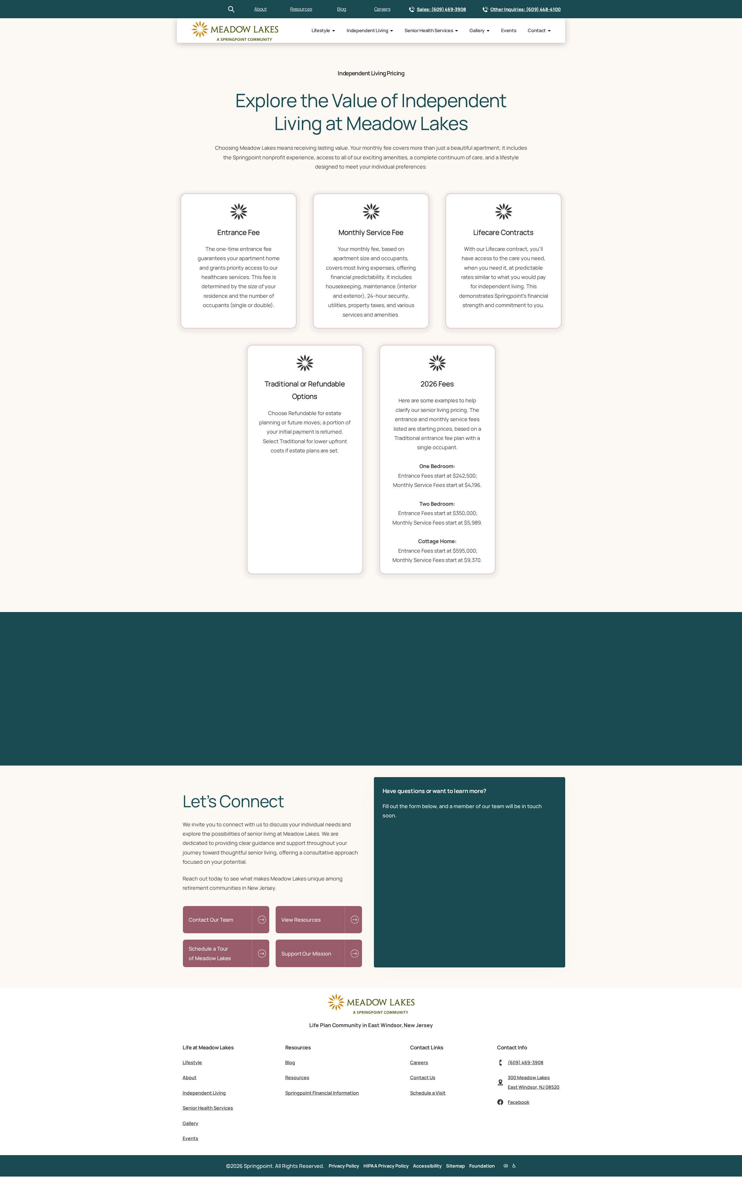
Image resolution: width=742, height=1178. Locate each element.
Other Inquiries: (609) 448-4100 (525, 9)
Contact (537, 30)
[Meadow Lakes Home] (371, 1012)
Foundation (482, 1166)
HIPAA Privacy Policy (386, 1166)
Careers (382, 9)
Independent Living (367, 30)
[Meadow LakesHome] (234, 31)
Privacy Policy (344, 1166)
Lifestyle (321, 30)
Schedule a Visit (427, 1093)
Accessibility (427, 1166)
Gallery (477, 30)
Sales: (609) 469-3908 (441, 9)
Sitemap (455, 1166)
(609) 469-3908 (525, 1062)
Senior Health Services (429, 30)
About (260, 9)
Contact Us (422, 1077)
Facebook (518, 1102)
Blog (341, 9)
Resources (301, 9)
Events (508, 30)
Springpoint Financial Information (322, 1093)
